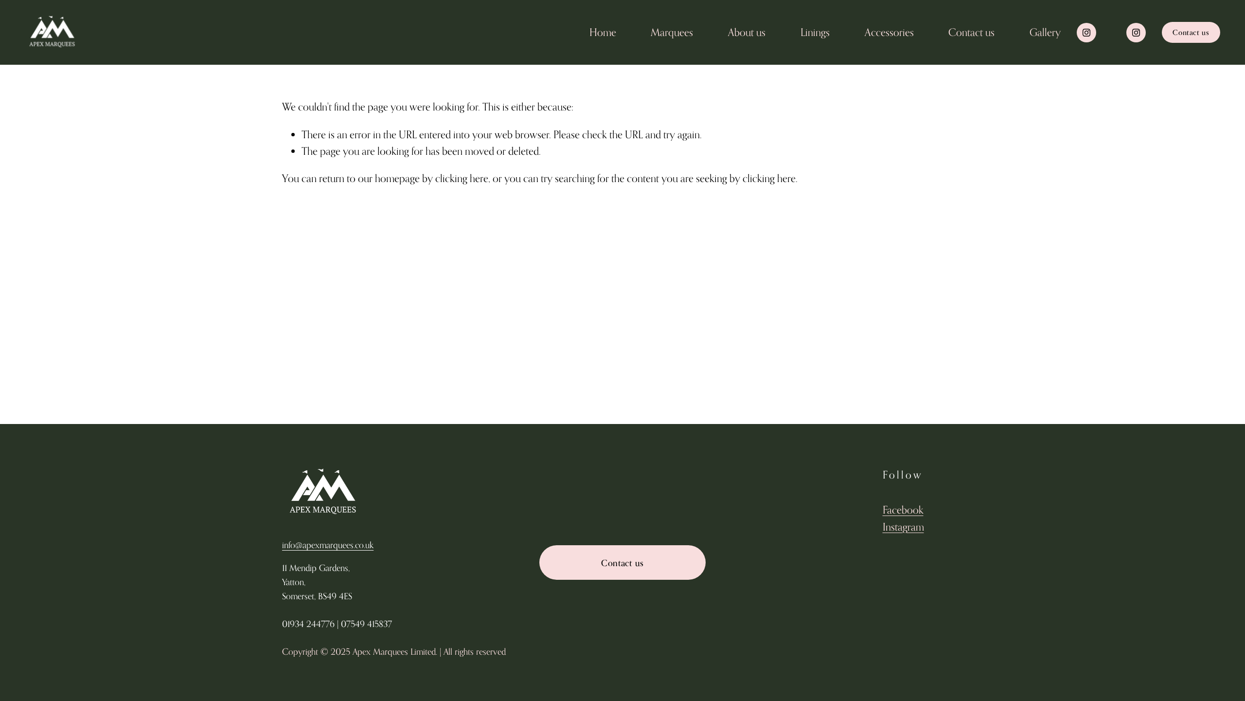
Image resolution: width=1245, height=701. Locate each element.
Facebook (903, 509)
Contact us (971, 32)
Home (602, 32)
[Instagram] (1086, 32)
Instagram (903, 526)
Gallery (1045, 32)
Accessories (889, 32)
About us (746, 32)
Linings (815, 32)
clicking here (461, 178)
